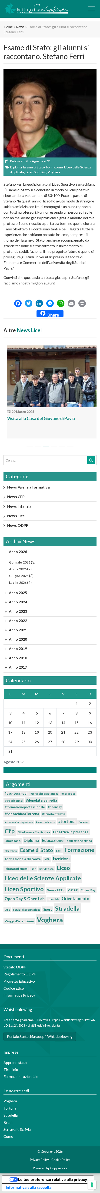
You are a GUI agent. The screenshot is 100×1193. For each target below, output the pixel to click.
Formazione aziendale (20, 1076)
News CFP (16, 496)
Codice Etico (13, 988)
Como (8, 1136)
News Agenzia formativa (28, 487)
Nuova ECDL (56, 890)
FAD (58, 851)
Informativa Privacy (19, 995)
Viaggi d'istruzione (19, 921)
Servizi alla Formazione (26, 909)
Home (8, 27)
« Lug (48, 770)
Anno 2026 (17, 551)
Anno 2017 (17, 667)
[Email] (71, 303)
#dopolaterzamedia (41, 800)
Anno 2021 (17, 630)
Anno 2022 (17, 620)
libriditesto (46, 869)
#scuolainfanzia (53, 814)
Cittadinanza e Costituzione (34, 832)
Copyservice (58, 1168)
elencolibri (11, 850)
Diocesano (13, 841)
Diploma (16, 167)
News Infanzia (19, 506)
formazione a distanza (23, 859)
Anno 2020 (17, 639)
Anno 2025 (17, 592)
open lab (53, 899)
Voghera (54, 172)
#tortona (67, 821)
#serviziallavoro (45, 822)
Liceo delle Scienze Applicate (43, 878)
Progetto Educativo (19, 981)
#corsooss (68, 793)
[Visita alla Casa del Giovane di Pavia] (50, 376)
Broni (7, 1122)
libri (33, 869)
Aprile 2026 (18, 569)
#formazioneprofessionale (25, 807)
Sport (47, 909)
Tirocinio (10, 1069)
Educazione (52, 840)
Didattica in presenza (71, 832)
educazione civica (79, 841)
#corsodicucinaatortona (44, 793)
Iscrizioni (61, 858)
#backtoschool (16, 793)
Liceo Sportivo (36, 172)
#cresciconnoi (14, 800)
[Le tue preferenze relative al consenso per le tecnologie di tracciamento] (91, 1184)
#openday (55, 807)
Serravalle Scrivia (17, 1129)
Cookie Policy (60, 1160)
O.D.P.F (73, 890)
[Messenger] (50, 303)
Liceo (63, 868)
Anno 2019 (17, 648)
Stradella (67, 908)
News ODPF (17, 525)
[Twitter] (28, 303)
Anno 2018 (17, 658)
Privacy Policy (39, 1160)
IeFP (47, 859)
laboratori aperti (16, 869)
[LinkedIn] (39, 303)
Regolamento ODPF (19, 974)
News (20, 27)
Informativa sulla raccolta (28, 1187)
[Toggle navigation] (91, 9)
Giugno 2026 (18, 576)
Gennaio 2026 (19, 562)
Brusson (83, 822)
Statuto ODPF (15, 967)
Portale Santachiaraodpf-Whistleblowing (40, 1036)
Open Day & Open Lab (25, 898)
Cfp (10, 831)
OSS (7, 909)
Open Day (88, 890)
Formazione (54, 167)
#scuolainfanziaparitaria (19, 822)
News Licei (29, 330)
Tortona (9, 1108)
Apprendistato (15, 1062)
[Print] (82, 303)
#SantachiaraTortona (22, 814)
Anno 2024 (17, 602)
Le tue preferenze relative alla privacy (52, 1179)
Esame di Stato (34, 167)
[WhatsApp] (60, 303)
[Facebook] (18, 303)
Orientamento (75, 898)
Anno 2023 (17, 611)
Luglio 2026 (18, 583)
